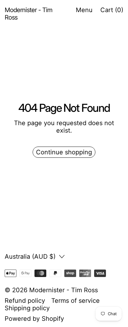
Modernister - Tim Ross (63, 290)
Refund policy (25, 300)
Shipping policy (27, 308)
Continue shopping (64, 152)
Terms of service (75, 300)
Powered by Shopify (34, 318)
